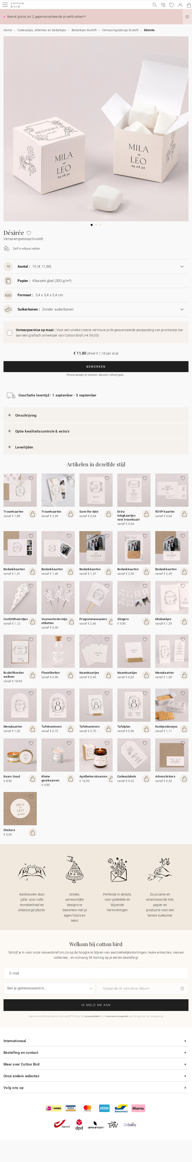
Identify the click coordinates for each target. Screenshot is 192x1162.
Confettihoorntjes (16, 619)
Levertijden (24, 447)
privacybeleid (92, 1016)
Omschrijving (26, 415)
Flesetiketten (50, 672)
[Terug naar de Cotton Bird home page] (17, 7)
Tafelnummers (51, 726)
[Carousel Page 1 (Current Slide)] (92, 225)
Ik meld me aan (96, 1005)
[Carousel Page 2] (96, 225)
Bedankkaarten (14, 569)
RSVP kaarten (165, 511)
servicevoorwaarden (117, 1016)
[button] (187, 17)
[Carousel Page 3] (101, 225)
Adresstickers (165, 776)
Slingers (123, 619)
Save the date (88, 511)
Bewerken (96, 366)
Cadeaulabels (126, 776)
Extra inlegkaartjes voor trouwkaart (128, 515)
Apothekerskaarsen (93, 776)
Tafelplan (123, 726)
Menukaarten (164, 672)
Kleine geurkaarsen (50, 778)
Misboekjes (163, 619)
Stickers (9, 830)
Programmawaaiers (93, 619)
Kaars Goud (12, 776)
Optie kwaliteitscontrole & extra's (42, 431)
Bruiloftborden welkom (14, 674)
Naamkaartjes (89, 672)
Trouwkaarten (13, 511)
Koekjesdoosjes (166, 726)
